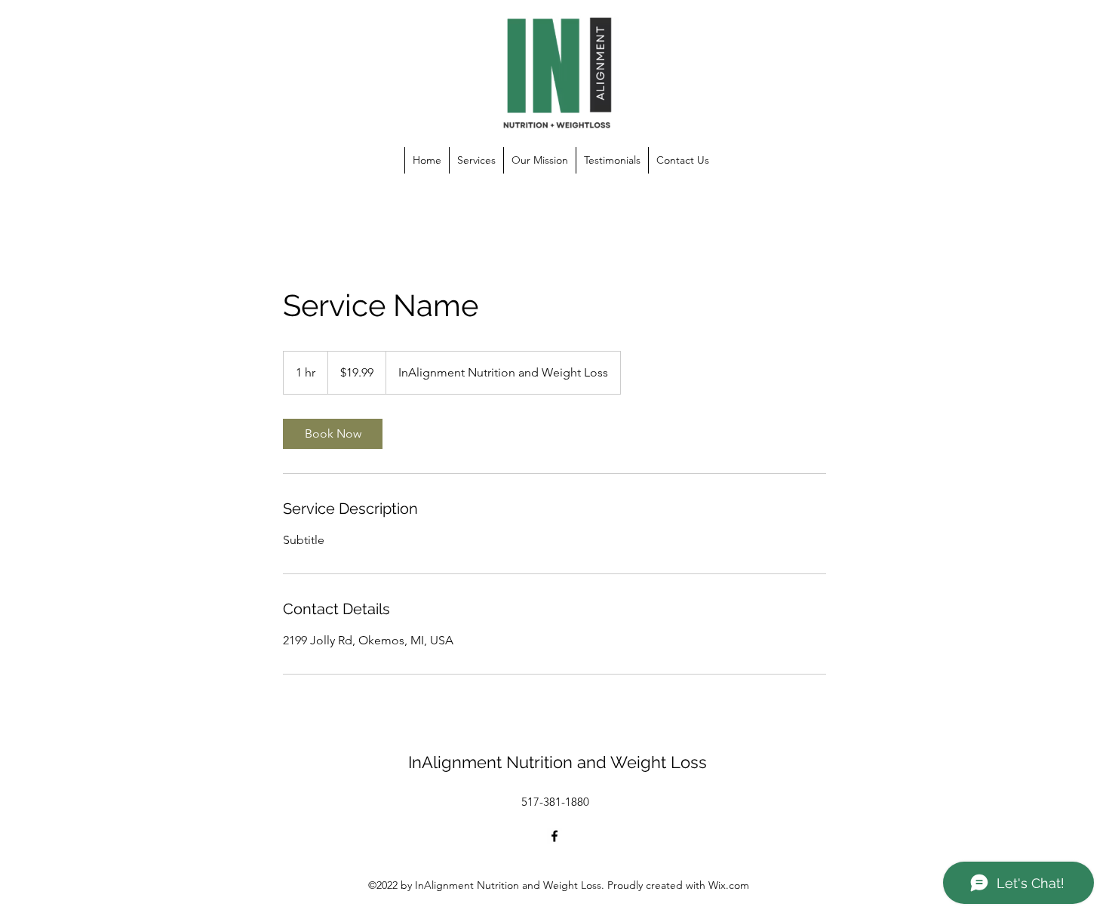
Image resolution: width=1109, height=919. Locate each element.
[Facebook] (554, 836)
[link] (332, 434)
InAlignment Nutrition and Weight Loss (557, 762)
